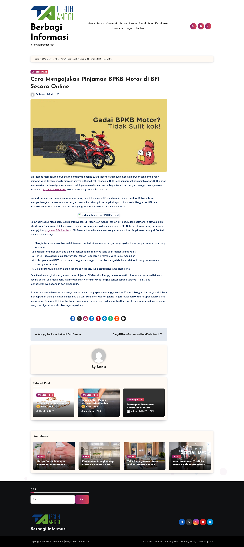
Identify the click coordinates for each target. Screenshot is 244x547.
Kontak (140, 28)
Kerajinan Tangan (122, 28)
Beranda (147, 541)
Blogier (69, 541)
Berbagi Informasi (48, 529)
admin (134, 411)
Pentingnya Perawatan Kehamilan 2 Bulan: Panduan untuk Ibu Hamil (142, 407)
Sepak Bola (146, 23)
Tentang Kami (206, 541)
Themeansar (83, 541)
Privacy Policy (188, 541)
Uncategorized (39, 72)
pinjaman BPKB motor (54, 189)
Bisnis (100, 23)
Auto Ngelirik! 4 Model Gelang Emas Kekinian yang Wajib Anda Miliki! (53, 403)
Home (91, 23)
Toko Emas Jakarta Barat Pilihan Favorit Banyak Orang (142, 464)
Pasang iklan (171, 541)
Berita (123, 23)
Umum (133, 23)
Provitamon (47, 406)
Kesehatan (161, 23)
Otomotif (111, 23)
